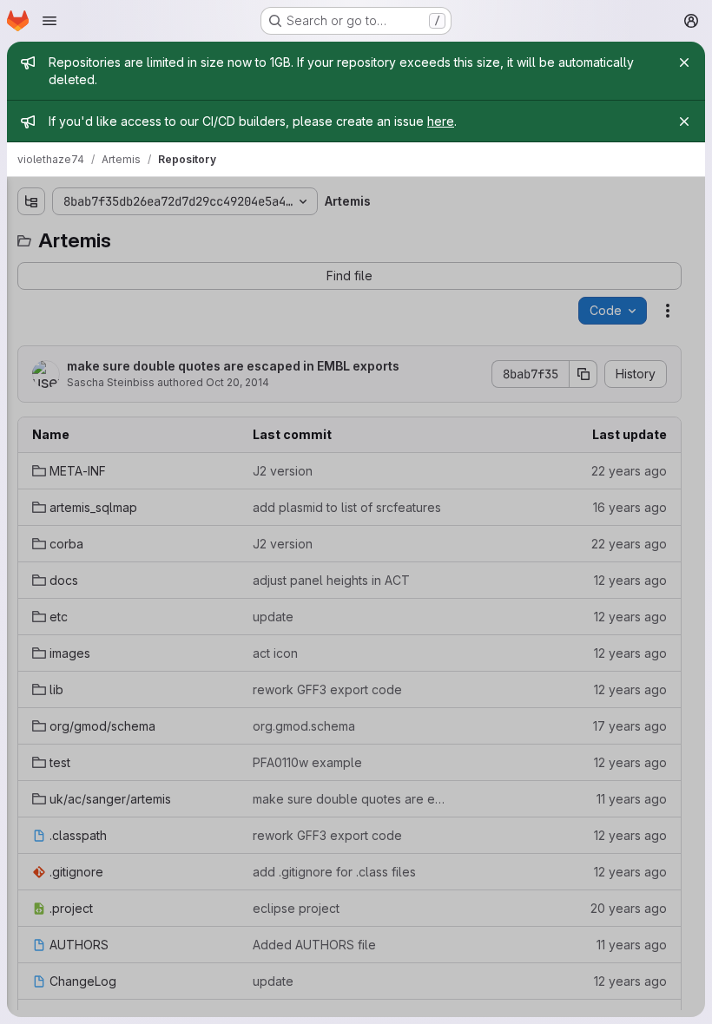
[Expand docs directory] (30, 349)
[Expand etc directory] (30, 377)
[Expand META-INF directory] (30, 266)
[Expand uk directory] (30, 516)
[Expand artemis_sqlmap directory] (30, 294)
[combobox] (111, 235)
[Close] (684, 62)
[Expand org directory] (30, 460)
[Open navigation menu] (49, 21)
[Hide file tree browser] (30, 201)
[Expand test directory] (30, 488)
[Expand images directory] (30, 405)
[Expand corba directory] (30, 322)
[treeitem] (113, 266)
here (440, 121)
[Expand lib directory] (30, 433)
